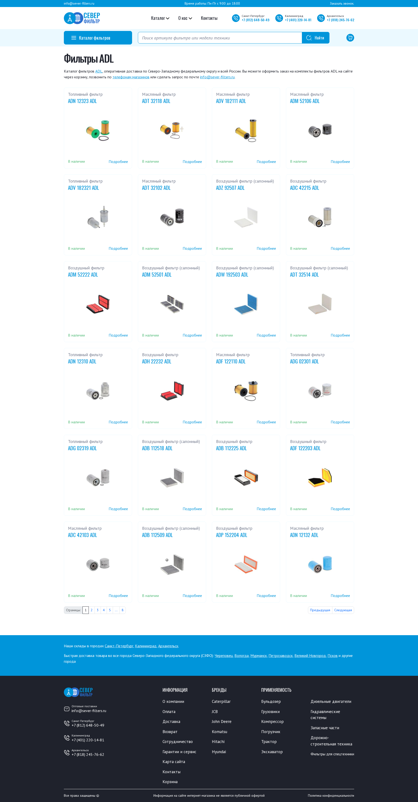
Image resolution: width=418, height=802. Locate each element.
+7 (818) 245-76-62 (88, 754)
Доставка (171, 721)
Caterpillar (221, 701)
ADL (98, 71)
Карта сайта (174, 761)
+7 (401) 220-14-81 (88, 739)
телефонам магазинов (130, 76)
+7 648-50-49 (255, 19)
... (116, 610)
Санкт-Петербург (119, 645)
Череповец (224, 655)
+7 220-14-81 (298, 19)
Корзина (170, 781)
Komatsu (219, 731)
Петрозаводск (281, 655)
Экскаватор (272, 751)
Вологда (241, 655)
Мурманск (258, 655)
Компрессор (272, 721)
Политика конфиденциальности (331, 795)
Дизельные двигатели (331, 701)
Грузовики (270, 711)
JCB (215, 711)
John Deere (221, 721)
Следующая (343, 610)
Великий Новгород (310, 655)
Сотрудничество (178, 741)
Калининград (146, 645)
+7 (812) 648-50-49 (88, 725)
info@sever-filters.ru (79, 3)
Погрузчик (270, 731)
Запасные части (325, 727)
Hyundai (219, 751)
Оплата (169, 711)
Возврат (170, 731)
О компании (173, 701)
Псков (333, 655)
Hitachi (218, 741)
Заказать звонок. (342, 3)
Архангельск (168, 645)
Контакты (209, 18)
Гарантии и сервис (179, 751)
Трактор (269, 741)
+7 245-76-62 (340, 19)
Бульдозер (271, 701)
